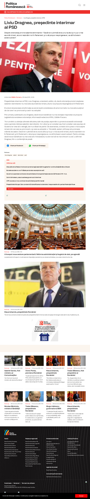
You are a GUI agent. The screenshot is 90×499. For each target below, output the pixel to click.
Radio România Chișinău (10, 453)
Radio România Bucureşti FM (32, 443)
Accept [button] (81, 496)
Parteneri (17, 483)
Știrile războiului (50, 453)
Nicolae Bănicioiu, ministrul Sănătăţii (13, 405)
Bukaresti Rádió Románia (31, 459)
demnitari (20, 155)
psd (26, 155)
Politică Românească (51, 451)
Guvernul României (71, 447)
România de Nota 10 (51, 459)
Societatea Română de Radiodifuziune (72, 442)
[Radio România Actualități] (18, 5)
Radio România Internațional (11, 449)
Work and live (49, 463)
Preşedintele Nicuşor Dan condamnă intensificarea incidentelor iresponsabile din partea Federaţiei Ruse (45, 184)
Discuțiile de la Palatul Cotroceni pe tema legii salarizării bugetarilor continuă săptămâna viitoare (45, 167)
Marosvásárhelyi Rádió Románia (33, 463)
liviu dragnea (8, 155)
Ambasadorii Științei (51, 461)
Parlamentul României (72, 449)
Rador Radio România (51, 470)
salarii (15, 155)
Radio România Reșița (30, 453)
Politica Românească (9, 17)
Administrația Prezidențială (73, 445)
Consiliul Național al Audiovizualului (75, 455)
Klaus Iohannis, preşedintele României (45, 289)
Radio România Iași (30, 451)
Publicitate (8, 483)
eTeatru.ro (6, 457)
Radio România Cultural (10, 445)
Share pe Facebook (16, 145)
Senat (68, 451)
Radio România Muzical (10, 447)
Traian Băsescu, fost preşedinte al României (76, 371)
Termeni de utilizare (28, 483)
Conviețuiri (49, 441)
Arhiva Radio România (51, 449)
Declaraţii (19, 17)
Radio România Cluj (30, 445)
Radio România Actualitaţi (10, 441)
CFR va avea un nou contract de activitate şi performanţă (45, 181)
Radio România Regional (52, 455)
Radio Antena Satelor (9, 443)
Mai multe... (11, 188)
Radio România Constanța (31, 447)
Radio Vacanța (28, 466)
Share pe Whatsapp (38, 145)
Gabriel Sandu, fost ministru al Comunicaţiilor (13, 368)
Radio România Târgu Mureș (32, 455)
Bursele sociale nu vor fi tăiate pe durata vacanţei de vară (45, 170)
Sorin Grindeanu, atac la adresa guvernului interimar (45, 177)
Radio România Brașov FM (31, 441)
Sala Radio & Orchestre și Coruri (53, 476)
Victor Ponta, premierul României (34, 369)
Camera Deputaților (72, 453)
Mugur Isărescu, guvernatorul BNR (55, 405)
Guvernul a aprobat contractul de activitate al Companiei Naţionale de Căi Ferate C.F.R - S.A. (45, 174)
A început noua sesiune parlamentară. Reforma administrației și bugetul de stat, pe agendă (45, 231)
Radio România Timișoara (31, 457)
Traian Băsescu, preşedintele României (34, 406)
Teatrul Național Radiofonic (10, 455)
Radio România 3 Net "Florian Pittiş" (12, 451)
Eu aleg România (50, 457)
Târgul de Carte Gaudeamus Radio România (53, 444)
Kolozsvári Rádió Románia (31, 461)
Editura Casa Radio (50, 447)
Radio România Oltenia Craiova (32, 449)
